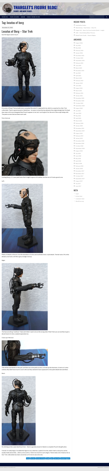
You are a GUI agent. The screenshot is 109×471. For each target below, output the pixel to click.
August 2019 (79, 133)
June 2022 (78, 85)
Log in (77, 193)
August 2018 (79, 151)
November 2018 (80, 143)
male (47, 458)
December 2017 (80, 171)
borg (28, 458)
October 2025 (79, 58)
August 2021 (79, 88)
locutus (33, 458)
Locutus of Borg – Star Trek (17, 31)
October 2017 (79, 176)
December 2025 (80, 55)
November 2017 (80, 173)
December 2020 (80, 98)
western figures (65, 458)
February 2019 (79, 136)
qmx (52, 458)
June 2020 (78, 113)
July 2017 (78, 183)
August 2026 (79, 43)
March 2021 (79, 90)
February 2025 (79, 63)
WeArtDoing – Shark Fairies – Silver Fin (86, 27)
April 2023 (78, 75)
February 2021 (79, 93)
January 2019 (79, 138)
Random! (23, 17)
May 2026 (78, 48)
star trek (56, 458)
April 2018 (78, 161)
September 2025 (80, 60)
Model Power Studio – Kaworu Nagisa (86, 35)
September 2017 (80, 178)
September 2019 (80, 131)
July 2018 (78, 153)
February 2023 (79, 80)
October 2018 (79, 146)
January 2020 (79, 125)
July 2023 (78, 73)
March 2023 (79, 78)
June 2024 (78, 65)
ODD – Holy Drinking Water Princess (85, 33)
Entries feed (79, 196)
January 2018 (79, 168)
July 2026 (78, 45)
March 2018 (79, 163)
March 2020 (79, 121)
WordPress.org (80, 201)
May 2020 (78, 115)
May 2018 (78, 158)
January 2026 (79, 53)
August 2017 (79, 181)
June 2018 (78, 156)
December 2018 (80, 141)
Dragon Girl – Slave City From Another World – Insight (90, 30)
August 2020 (79, 108)
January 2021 (79, 95)
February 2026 (79, 50)
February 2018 (79, 166)
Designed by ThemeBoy (103, 467)
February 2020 (79, 123)
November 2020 (80, 100)
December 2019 (80, 128)
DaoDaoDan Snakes (81, 25)
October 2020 (79, 103)
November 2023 (80, 70)
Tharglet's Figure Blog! (35, 7)
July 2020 (78, 110)
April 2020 (78, 118)
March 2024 (79, 68)
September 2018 (80, 148)
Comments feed (80, 198)
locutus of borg (40, 458)
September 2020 (80, 105)
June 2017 (78, 186)
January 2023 (79, 83)
